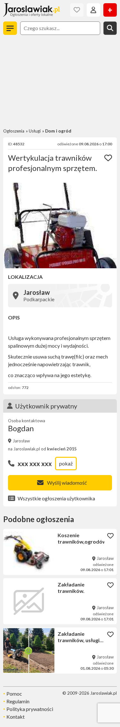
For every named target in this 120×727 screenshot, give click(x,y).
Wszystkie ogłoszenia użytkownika (56, 498)
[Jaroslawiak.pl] (31, 10)
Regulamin (17, 701)
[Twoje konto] (93, 10)
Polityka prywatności (29, 709)
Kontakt (15, 717)
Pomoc (14, 694)
